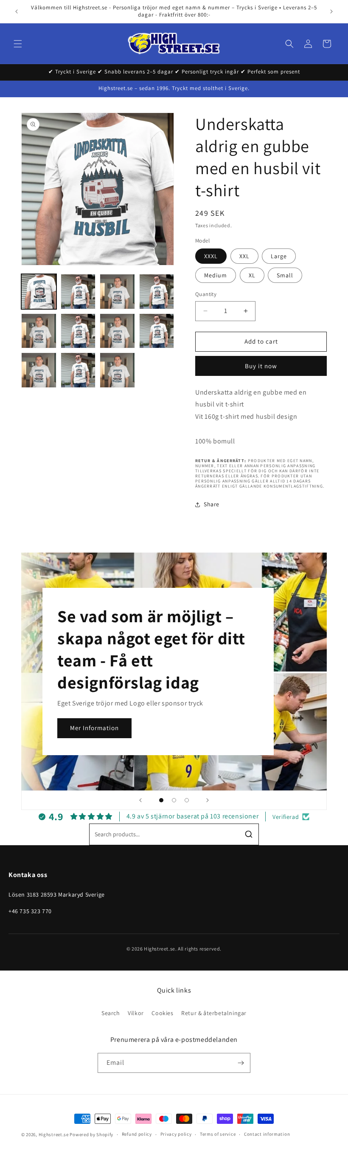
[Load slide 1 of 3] (161, 800)
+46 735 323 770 (30, 911)
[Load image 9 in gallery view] (117, 331)
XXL (244, 256)
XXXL (211, 256)
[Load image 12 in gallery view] (38, 370)
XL (252, 275)
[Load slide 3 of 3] (186, 800)
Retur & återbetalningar (214, 1013)
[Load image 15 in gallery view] (117, 370)
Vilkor (136, 1013)
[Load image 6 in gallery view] (38, 331)
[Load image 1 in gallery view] (38, 291)
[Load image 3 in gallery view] (117, 291)
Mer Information (94, 728)
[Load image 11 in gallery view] (156, 331)
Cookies (162, 1013)
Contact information (267, 1134)
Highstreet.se (54, 1134)
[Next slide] (207, 800)
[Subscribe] (240, 1063)
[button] (17, 43)
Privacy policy (176, 1134)
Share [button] (211, 504)
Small (285, 275)
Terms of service (218, 1134)
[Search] (248, 834)
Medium (215, 275)
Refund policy (137, 1134)
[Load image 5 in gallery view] (156, 291)
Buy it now (261, 366)
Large (279, 256)
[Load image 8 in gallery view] (78, 331)
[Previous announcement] (16, 11)
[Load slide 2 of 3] (174, 800)
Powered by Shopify (91, 1134)
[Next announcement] (331, 11)
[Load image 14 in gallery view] (78, 370)
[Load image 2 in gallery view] (78, 291)
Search (110, 1013)
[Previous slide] (140, 800)
